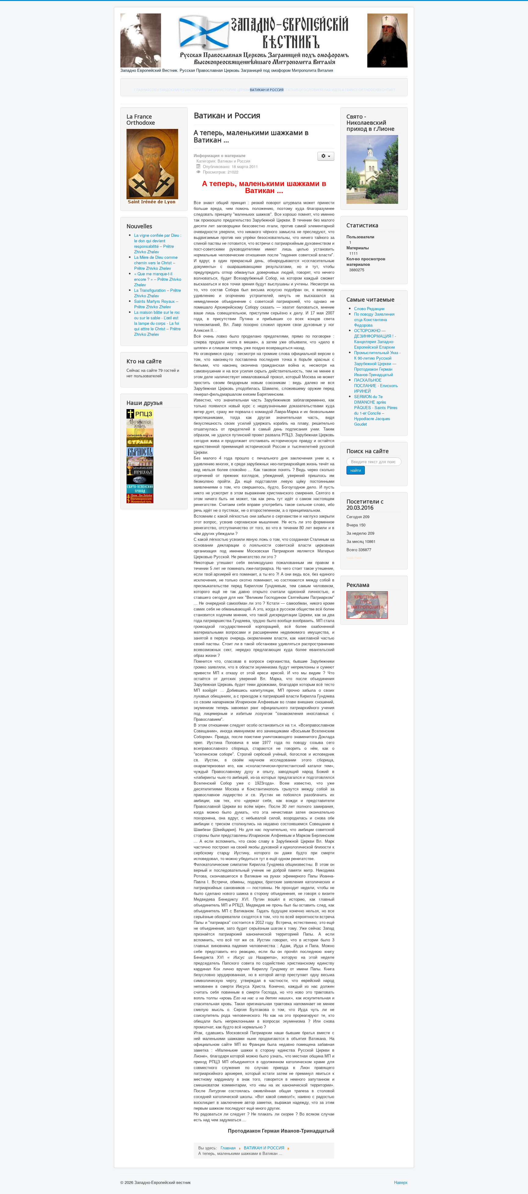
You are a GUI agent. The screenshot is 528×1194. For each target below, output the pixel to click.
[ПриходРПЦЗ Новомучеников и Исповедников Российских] (140, 470)
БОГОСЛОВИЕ (308, 89)
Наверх (401, 1182)
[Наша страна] (140, 442)
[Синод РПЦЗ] (140, 413)
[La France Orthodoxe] (152, 166)
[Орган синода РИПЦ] (140, 423)
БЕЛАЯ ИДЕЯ (330, 89)
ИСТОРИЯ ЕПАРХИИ (203, 89)
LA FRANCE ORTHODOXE (360, 89)
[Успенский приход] (140, 488)
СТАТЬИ (290, 89)
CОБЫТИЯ (157, 89)
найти (355, 470)
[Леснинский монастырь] (140, 460)
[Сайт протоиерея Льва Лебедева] (140, 498)
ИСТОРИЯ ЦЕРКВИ (235, 89)
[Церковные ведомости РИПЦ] (140, 432)
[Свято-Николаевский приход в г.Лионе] (372, 169)
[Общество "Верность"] (140, 451)
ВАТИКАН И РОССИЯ (267, 89)
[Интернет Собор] (140, 479)
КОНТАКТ (387, 89)
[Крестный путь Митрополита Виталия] (367, 604)
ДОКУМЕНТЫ (176, 89)
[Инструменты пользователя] (325, 156)
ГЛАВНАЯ (141, 89)
